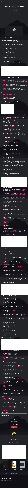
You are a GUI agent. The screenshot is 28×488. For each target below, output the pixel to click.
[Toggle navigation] (26, 1)
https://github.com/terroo (14, 439)
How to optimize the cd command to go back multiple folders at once (14, 472)
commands (3, 415)
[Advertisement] (15, 18)
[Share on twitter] (11, 421)
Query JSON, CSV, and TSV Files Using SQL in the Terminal (5, 472)
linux (6, 415)
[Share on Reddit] (13, 421)
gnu (8, 415)
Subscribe (14, 427)
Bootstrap (20, 485)
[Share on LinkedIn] (16, 421)
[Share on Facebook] (15, 421)
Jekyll (17, 485)
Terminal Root (3, 1)
